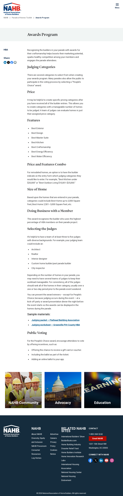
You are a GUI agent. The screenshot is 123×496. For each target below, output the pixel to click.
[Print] (15, 62)
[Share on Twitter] (8, 62)
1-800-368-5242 (96, 434)
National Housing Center (71, 472)
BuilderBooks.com (69, 440)
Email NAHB (97, 438)
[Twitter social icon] (96, 460)
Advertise (54, 434)
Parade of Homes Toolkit (22, 18)
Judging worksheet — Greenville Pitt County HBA (55, 325)
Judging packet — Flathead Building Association (55, 320)
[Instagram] (112, 460)
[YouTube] (106, 460)
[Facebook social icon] (90, 460)
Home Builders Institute (71, 452)
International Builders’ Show (73, 436)
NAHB (6, 18)
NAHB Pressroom (38, 446)
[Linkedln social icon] (101, 460)
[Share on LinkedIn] (5, 62)
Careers (53, 438)
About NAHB (36, 434)
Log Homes (36, 458)
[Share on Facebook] (11, 62)
